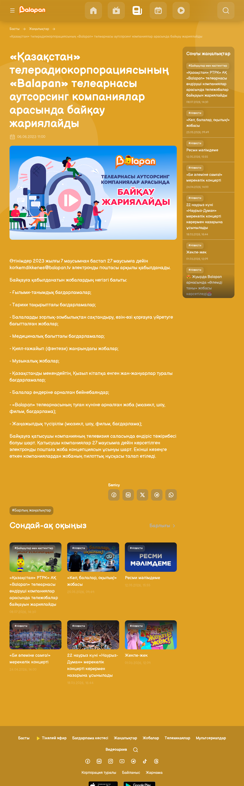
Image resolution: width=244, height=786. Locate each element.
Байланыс (131, 773)
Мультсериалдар (211, 738)
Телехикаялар (177, 738)
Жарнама (154, 773)
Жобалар (151, 738)
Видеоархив (116, 749)
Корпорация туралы (98, 773)
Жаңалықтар (39, 29)
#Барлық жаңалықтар (31, 510)
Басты (15, 29)
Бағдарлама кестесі (90, 738)
